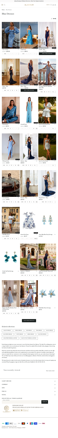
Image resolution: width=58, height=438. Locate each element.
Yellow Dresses (7, 330)
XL (16, 53)
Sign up (45, 401)
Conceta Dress (5, 197)
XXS (22, 128)
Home (3, 9)
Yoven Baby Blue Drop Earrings (45, 234)
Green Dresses (30, 334)
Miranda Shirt (5, 124)
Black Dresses (49, 330)
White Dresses (19, 334)
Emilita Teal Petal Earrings (7, 271)
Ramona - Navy (24, 197)
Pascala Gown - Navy (43, 197)
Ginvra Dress (5, 49)
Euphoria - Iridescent (25, 271)
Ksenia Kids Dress (25, 234)
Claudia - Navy (42, 49)
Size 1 (22, 238)
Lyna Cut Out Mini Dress (44, 124)
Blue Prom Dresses (7, 334)
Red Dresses (29, 330)
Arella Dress (23, 49)
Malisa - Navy (5, 86)
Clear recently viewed (50, 370)
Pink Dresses (39, 330)
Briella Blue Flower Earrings (45, 308)
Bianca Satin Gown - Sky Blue (27, 308)
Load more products (29, 320)
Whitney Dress (5, 161)
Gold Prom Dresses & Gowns (10, 338)
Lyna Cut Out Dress (43, 161)
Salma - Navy (23, 86)
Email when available (47, 53)
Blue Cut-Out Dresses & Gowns (29, 338)
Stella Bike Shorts (6, 234)
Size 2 (27, 238)
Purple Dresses (18, 330)
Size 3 (31, 238)
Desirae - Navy (24, 161)
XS (8, 53)
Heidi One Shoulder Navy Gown (46, 271)
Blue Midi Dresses (42, 334)
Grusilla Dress (24, 124)
